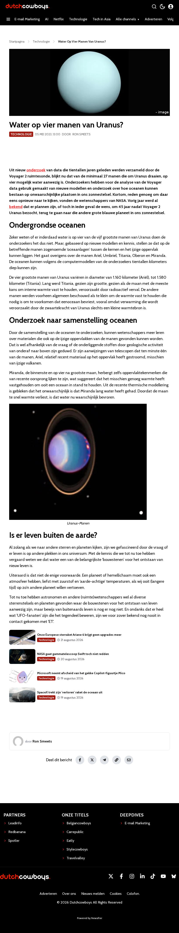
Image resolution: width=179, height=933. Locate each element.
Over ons (69, 894)
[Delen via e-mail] (128, 760)
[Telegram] (104, 760)
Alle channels (126, 19)
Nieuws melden (93, 894)
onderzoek (35, 170)
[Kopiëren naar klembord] (116, 760)
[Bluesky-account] (173, 876)
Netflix (58, 19)
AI (46, 19)
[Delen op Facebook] (80, 760)
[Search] (154, 6)
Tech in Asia (101, 19)
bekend (15, 206)
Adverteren (153, 19)
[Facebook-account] (121, 876)
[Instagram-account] (131, 876)
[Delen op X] (92, 760)
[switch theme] (162, 6)
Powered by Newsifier (89, 918)
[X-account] (111, 876)
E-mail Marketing (27, 19)
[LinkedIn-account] (142, 876)
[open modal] (170, 6)
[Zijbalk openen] (8, 19)
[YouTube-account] (163, 876)
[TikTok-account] (152, 876)
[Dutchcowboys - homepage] (27, 6)
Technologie (78, 19)
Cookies (116, 894)
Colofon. (133, 894)
